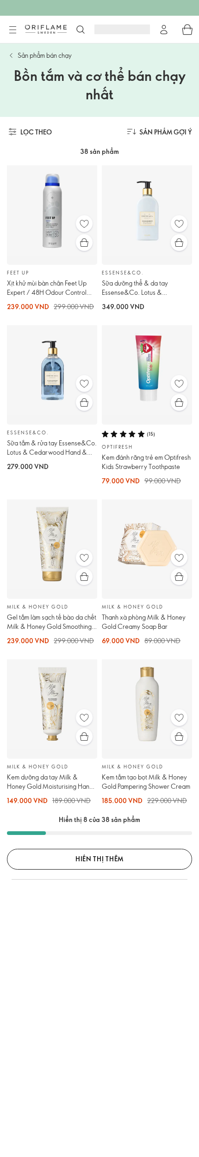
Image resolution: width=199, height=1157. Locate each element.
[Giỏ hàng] (187, 29)
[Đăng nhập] (164, 30)
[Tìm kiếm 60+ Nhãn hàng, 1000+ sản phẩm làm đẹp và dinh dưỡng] (80, 30)
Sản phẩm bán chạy (45, 55)
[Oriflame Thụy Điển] (46, 29)
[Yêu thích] (84, 223)
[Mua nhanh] (84, 242)
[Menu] (12, 30)
